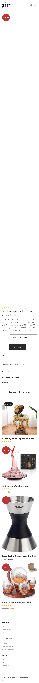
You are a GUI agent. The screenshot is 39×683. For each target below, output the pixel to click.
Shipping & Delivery (8, 649)
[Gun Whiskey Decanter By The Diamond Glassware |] (33, 308)
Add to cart (18, 347)
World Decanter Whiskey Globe (16, 603)
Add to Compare (8, 356)
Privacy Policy (6, 629)
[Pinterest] (5, 674)
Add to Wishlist (4, 356)
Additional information (11, 377)
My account (5, 643)
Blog (3, 632)
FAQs (3, 659)
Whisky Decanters (19, 364)
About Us (4, 626)
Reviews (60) (7, 383)
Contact (4, 662)
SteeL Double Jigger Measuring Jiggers (20, 556)
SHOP (11, 364)
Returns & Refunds (7, 646)
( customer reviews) (19, 308)
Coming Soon (6, 665)
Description (6, 372)
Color (5, 336)
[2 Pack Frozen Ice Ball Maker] (36, 308)
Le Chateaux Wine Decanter (15, 486)
